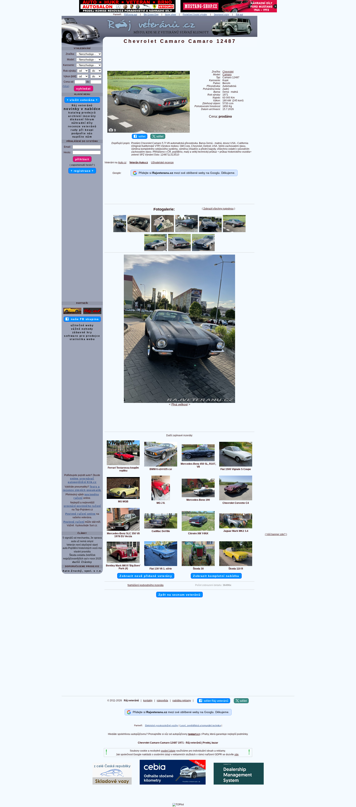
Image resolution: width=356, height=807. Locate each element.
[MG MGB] (123, 498)
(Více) (66, 86)
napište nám (82, 136)
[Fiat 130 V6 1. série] (161, 565)
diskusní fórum (82, 119)
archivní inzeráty (82, 116)
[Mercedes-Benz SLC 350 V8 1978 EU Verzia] (123, 530)
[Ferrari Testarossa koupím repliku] (123, 464)
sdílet (141, 136)
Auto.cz (122, 162)
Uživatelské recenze (162, 162)
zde (236, 754)
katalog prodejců (82, 112)
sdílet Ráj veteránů (215, 700)
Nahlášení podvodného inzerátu (146, 585)
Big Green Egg (151, 14)
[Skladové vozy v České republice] (112, 783)
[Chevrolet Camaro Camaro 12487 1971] (179, 402)
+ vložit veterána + (82, 100)
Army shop (170, 14)
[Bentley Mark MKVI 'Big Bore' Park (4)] (123, 562)
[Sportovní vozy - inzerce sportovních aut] (72, 313)
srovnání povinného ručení (82, 506)
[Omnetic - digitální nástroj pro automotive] (239, 783)
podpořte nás (82, 133)
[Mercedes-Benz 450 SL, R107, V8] (198, 461)
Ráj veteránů (82, 105)
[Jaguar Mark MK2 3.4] (236, 528)
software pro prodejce (82, 335)
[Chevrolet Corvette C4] (236, 500)
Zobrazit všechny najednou (218, 208)
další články (82, 562)
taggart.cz (194, 734)
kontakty (147, 700)
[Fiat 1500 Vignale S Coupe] (236, 466)
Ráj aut (239, 14)
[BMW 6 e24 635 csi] (161, 466)
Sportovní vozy (221, 14)
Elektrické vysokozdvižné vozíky (161, 725)
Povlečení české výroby (195, 14)
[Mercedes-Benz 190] (198, 497)
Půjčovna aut (130, 14)
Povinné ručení (73, 521)
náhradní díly (82, 123)
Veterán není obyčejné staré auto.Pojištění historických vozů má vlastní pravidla (82, 548)
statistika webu (82, 339)
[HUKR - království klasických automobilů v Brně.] (127, 11)
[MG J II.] (161, 500)
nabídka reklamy (181, 700)
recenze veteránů (82, 126)
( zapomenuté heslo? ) (82, 165)
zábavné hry (82, 332)
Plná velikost (179, 404)
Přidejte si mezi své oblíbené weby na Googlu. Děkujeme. (186, 172)
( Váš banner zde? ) (276, 534)
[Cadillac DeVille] (161, 528)
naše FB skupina (84, 319)
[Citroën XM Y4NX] (198, 530)
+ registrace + (82, 170)
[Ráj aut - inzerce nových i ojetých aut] (92, 313)
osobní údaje (168, 750)
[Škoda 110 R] (236, 565)
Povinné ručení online (80, 513)
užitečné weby (82, 325)
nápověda (162, 700)
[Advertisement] (275, 77)
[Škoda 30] (198, 565)
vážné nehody (82, 328)
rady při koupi (82, 130)
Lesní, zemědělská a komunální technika (200, 725)
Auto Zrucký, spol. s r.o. (82, 571)
